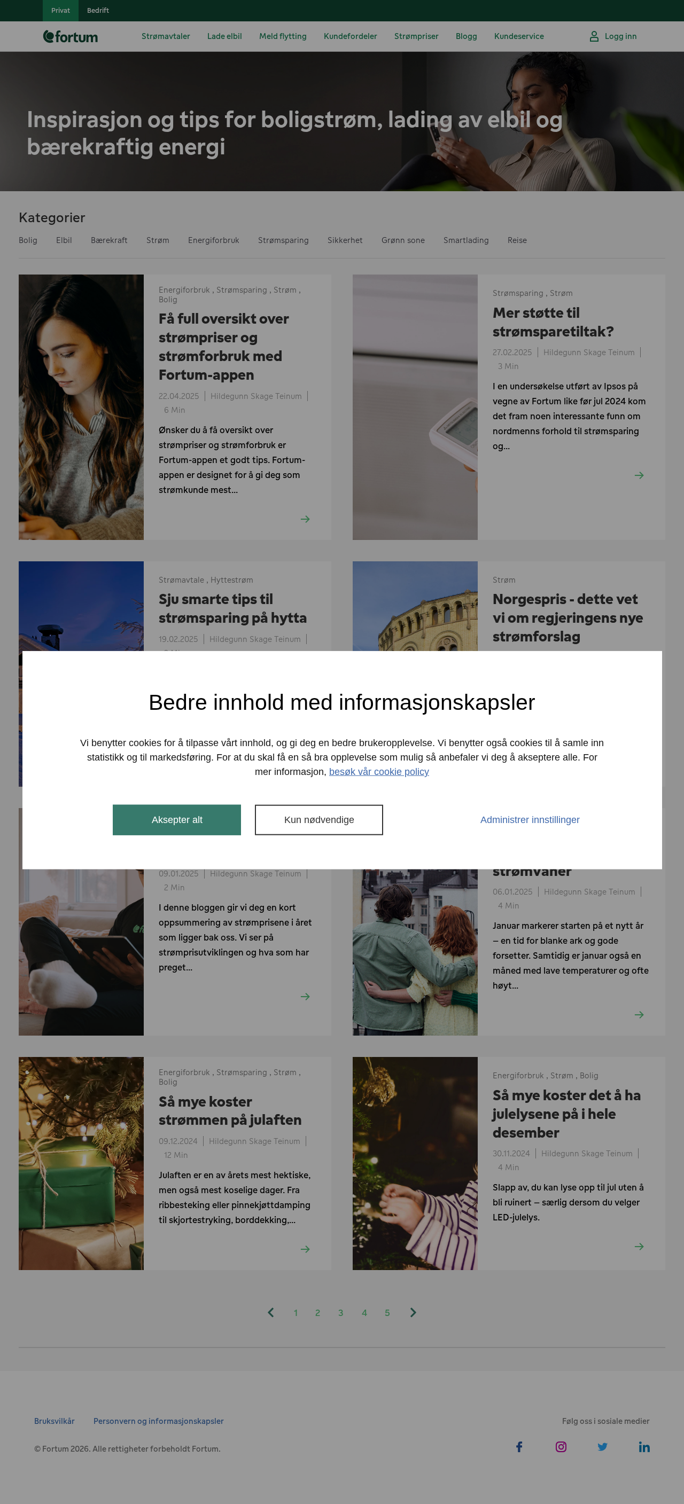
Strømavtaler (166, 36)
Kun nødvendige (319, 819)
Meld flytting (283, 36)
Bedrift (98, 10)
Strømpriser (416, 36)
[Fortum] (72, 36)
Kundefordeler (350, 36)
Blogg (466, 36)
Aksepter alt (177, 819)
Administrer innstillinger (530, 819)
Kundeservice (519, 36)
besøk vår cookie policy (379, 771)
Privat (60, 10)
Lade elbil (224, 36)
